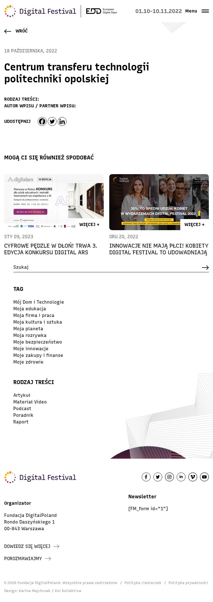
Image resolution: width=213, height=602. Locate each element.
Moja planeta (28, 328)
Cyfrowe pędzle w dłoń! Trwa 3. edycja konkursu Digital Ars (50, 249)
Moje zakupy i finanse (38, 355)
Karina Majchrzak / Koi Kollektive (50, 591)
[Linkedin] (62, 121)
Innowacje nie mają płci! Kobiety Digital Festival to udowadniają (159, 249)
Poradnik (23, 415)
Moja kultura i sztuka (37, 322)
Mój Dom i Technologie (38, 302)
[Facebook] (42, 121)
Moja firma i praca (33, 315)
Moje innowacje (31, 348)
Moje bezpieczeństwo (37, 342)
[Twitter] (52, 121)
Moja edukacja (29, 308)
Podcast (22, 408)
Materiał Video (30, 402)
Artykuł (21, 395)
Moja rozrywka (30, 335)
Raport (21, 422)
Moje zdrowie (28, 362)
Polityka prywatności (188, 583)
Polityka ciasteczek (143, 583)
